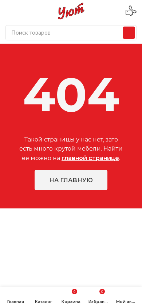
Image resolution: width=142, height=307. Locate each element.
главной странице (90, 158)
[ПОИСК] (129, 33)
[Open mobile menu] (8, 11)
